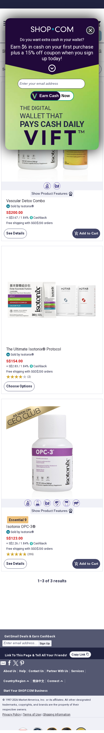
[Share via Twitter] (15, 663)
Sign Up (45, 643)
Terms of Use (32, 714)
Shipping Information (56, 714)
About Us (9, 671)
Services (77, 671)
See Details (14, 234)
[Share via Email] (3, 664)
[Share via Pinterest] (22, 663)
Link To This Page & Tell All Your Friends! (36, 655)
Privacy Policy (11, 714)
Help (22, 671)
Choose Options (18, 387)
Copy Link (80, 654)
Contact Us (36, 671)
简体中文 (38, 681)
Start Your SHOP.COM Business (25, 690)
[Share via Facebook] (9, 663)
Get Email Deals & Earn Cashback (29, 636)
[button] (17, 681)
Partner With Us (57, 671)
